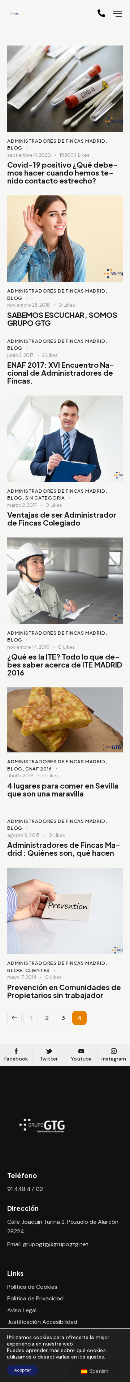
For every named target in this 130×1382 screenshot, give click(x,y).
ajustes (95, 1356)
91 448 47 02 (25, 1189)
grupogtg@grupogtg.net (55, 1244)
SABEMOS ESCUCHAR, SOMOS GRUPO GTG (62, 319)
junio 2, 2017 (20, 355)
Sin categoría (45, 498)
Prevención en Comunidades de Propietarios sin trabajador (64, 991)
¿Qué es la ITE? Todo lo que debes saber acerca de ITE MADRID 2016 (64, 665)
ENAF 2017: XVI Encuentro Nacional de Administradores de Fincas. (60, 373)
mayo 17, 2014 (21, 977)
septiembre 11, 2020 (29, 155)
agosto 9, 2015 (23, 835)
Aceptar (22, 1370)
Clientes (37, 970)
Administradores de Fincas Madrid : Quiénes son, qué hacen (63, 849)
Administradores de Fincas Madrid (56, 141)
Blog (14, 148)
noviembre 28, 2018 (28, 305)
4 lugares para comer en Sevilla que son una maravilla (62, 790)
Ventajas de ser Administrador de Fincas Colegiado (61, 519)
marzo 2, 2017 (22, 505)
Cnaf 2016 (38, 769)
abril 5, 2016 (20, 776)
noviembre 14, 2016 (28, 647)
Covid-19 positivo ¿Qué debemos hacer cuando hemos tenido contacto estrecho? (62, 173)
